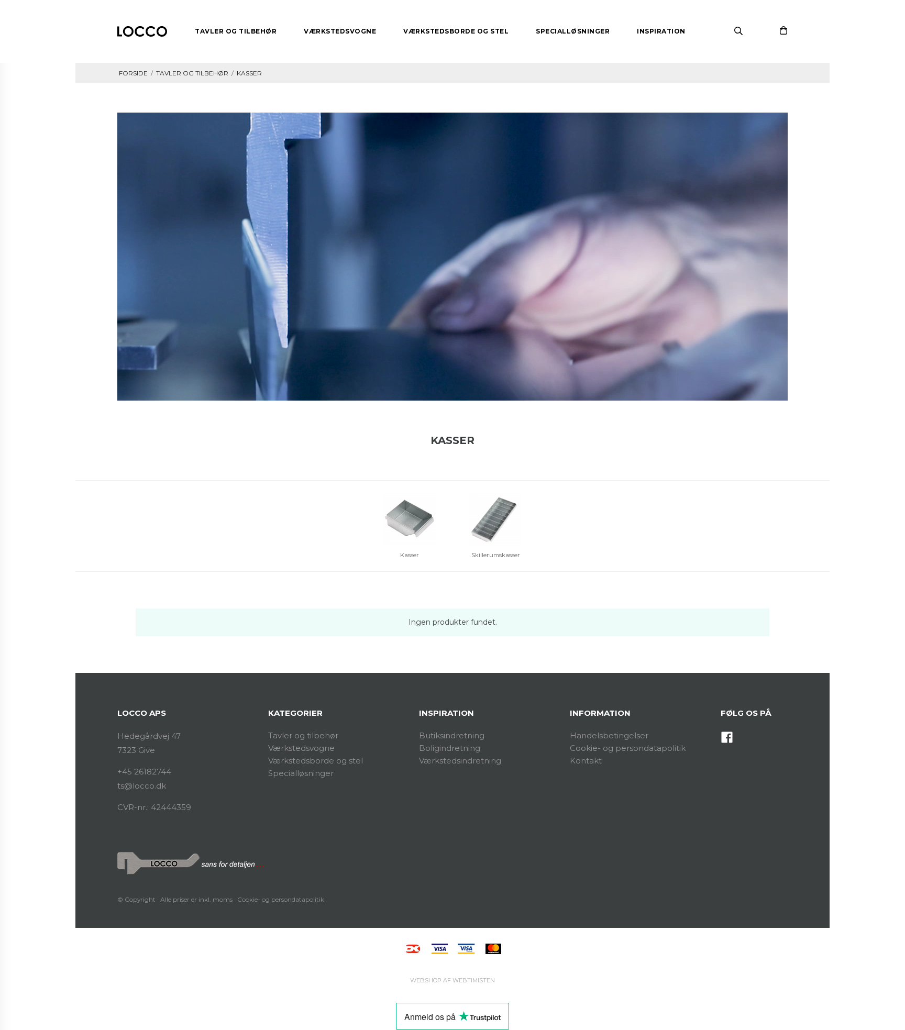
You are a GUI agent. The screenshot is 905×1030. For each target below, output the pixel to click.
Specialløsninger (301, 773)
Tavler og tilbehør (303, 735)
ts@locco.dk (141, 786)
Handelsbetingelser (609, 735)
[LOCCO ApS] (142, 31)
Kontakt (586, 761)
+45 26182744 (144, 772)
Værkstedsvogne (301, 748)
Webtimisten (452, 980)
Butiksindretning (451, 735)
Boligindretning (449, 748)
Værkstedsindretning (460, 761)
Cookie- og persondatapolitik (628, 748)
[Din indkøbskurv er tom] (783, 30)
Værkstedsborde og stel (315, 761)
